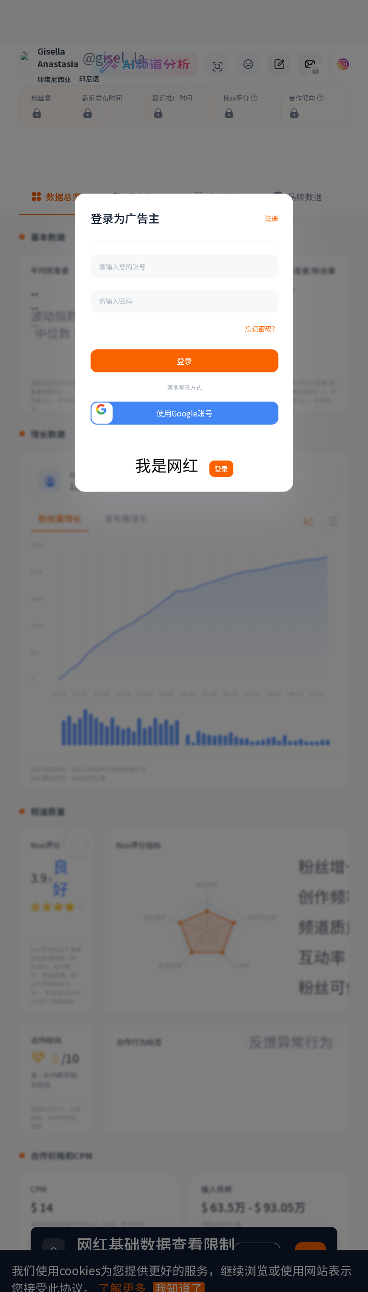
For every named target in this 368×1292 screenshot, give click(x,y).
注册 (271, 218)
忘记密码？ (261, 329)
